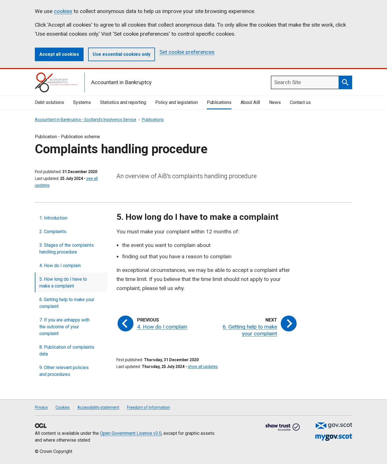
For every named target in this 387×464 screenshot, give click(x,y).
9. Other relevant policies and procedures (64, 371)
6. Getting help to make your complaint (66, 303)
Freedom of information (148, 407)
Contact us (300, 102)
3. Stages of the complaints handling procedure (66, 248)
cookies (63, 11)
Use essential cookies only (121, 54)
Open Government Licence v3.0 (130, 433)
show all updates (203, 366)
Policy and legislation (176, 102)
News (275, 102)
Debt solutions (49, 102)
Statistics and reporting (123, 102)
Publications (219, 102)
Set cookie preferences (187, 52)
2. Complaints (52, 231)
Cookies (63, 407)
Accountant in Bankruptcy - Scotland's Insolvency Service (85, 119)
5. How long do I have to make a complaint (63, 282)
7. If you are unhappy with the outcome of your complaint (64, 326)
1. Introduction (53, 218)
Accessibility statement (98, 407)
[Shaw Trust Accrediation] (282, 427)
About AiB (250, 102)
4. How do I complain (60, 265)
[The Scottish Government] (333, 425)
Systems (82, 102)
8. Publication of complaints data (66, 350)
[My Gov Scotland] (333, 437)
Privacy (41, 407)
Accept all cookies (59, 54)
